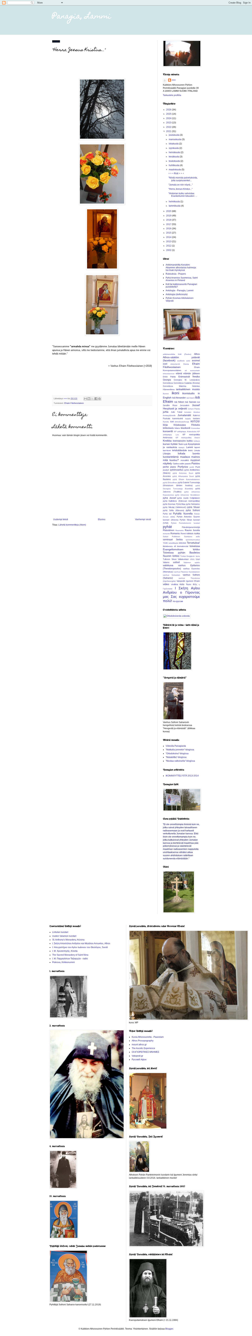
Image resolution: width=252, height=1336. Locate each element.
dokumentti (175, 364)
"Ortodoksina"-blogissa (177, 753)
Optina (176, 463)
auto (188, 361)
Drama (186, 364)
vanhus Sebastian (171, 575)
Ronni (183, 533)
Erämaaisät (184, 376)
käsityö (181, 447)
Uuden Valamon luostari (64, 936)
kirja (165, 424)
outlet (181, 463)
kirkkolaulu (168, 428)
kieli (172, 421)
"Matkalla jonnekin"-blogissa (180, 749)
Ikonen (166, 394)
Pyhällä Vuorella (183, 513)
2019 (169, 215)
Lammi (189, 447)
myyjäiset (195, 460)
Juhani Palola (194, 409)
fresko (196, 376)
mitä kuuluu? (171, 460)
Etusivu (101, 519)
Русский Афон (139, 1059)
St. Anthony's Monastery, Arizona (68, 939)
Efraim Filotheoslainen (74, 403)
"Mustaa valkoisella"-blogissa (180, 761)
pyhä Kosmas (169, 504)
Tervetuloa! (193, 542)
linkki (190, 450)
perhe (166, 467)
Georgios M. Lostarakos (187, 380)
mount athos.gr (139, 1044)
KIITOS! (195, 421)
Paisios (195, 463)
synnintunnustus (193, 540)
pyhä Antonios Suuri (183, 473)
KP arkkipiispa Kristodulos (185, 431)
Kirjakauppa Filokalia (187, 425)
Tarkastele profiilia (172, 95)
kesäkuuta (174, 156)
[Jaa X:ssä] (92, 399)
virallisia (174, 584)
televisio (182, 543)
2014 (169, 237)
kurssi (166, 443)
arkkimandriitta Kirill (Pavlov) (177, 354)
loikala (181, 453)
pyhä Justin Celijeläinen (188, 498)
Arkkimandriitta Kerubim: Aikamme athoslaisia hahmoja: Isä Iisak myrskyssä (181, 267)
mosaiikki (185, 460)
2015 (169, 233)
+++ (174, 80)
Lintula (197, 450)
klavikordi (185, 428)
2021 (169, 131)
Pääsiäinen (168, 530)
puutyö (166, 470)
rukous (190, 533)
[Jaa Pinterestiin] (99, 399)
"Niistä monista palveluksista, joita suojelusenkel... (183, 179)
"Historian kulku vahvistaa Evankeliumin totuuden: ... (182, 194)
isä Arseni (191, 398)
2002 (169, 250)
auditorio (181, 361)
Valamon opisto (192, 562)
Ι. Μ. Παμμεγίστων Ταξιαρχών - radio (70, 958)
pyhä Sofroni (193, 510)
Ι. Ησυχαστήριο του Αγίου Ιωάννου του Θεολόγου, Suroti (80, 947)
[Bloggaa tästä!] (89, 399)
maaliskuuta (175, 169)
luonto (196, 453)
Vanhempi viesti (143, 519)
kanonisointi (177, 418)
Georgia (167, 380)
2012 (169, 245)
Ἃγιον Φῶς (191, 584)
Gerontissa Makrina (174, 386)
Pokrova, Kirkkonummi (63, 962)
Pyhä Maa (180, 504)
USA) (192, 559)
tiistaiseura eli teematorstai (175, 546)
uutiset (176, 562)
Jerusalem (184, 405)
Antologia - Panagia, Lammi (180, 290)
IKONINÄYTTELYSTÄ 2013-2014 (182, 775)
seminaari (168, 539)
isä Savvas (190, 402)
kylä (185, 444)
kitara (177, 428)
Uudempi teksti (60, 519)
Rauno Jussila (192, 530)
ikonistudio (188, 393)
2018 (169, 220)
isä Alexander (179, 397)
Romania (175, 533)
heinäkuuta (175, 152)
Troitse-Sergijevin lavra (190, 556)
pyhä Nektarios (193, 504)
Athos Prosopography (142, 1040)
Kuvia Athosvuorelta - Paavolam (148, 1037)
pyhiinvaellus (176, 470)
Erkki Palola (169, 377)
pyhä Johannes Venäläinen (187, 495)
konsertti (168, 431)
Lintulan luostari (60, 932)
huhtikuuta (174, 165)
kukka (190, 441)
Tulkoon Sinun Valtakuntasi (176, 559)
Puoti (197, 467)
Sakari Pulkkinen (171, 537)
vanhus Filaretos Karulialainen (187, 572)
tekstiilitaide (173, 543)
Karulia (166, 422)
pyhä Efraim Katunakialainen (186, 479)
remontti (166, 534)
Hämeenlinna (169, 389)
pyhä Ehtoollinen (170, 483)
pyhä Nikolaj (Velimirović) (174, 507)
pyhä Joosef (169, 498)
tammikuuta (175, 206)
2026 (169, 109)
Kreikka (167, 440)
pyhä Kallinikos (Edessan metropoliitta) (181, 501)
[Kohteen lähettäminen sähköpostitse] (85, 399)
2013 (169, 241)
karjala (188, 419)
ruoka (197, 533)
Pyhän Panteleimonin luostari (185, 523)
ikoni (175, 393)
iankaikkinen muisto (188, 389)
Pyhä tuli (167, 514)
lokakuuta (174, 143)
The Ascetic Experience (143, 1048)
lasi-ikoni (167, 450)
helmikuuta (174, 201)
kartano (196, 418)
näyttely (167, 463)
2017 (169, 224)
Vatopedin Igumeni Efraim (188, 581)
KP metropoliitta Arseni (188, 438)
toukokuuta (174, 161)
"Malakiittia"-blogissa (176, 757)
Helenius (196, 386)
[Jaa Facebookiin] (96, 399)
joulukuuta (174, 135)
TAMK (165, 543)
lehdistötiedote (179, 450)
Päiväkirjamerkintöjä (191, 527)
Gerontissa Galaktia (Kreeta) (187, 383)
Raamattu (179, 530)
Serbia (179, 539)
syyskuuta (174, 148)
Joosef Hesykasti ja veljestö (181, 407)
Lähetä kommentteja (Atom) (72, 524)
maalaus (185, 456)
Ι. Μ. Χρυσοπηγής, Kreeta (64, 951)
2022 (169, 127)
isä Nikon (179, 402)
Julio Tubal (176, 412)
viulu (181, 584)
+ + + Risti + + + (176, 173)
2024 (169, 118)
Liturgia (166, 453)
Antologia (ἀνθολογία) (177, 294)
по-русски (178, 601)
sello (198, 537)
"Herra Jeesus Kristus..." (180, 189)
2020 (169, 211)
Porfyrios (183, 466)
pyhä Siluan (193, 507)
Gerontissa (168, 383)
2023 (169, 122)
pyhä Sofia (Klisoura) (173, 510)
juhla (165, 411)
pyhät (167, 527)
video (166, 584)
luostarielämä (171, 456)
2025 (169, 114)
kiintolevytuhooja (182, 422)
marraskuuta (175, 139)
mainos (195, 456)
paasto (188, 463)
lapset (197, 447)
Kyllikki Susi (177, 444)
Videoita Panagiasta (176, 746)
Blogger (169, 1328)
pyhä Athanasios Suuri (183, 476)
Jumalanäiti (184, 415)
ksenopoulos (179, 441)
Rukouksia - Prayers (176, 274)
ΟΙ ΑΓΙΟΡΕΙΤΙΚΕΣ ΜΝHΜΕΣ (145, 1052)
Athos (197, 354)
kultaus (197, 441)
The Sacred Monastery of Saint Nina (70, 955)
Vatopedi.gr (137, 1056)
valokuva (168, 565)
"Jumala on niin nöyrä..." (180, 184)
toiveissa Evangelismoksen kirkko (181, 548)
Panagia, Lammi (81, 17)
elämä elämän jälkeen (188, 373)
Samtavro (188, 537)
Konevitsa (195, 428)
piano (173, 467)
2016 (169, 228)
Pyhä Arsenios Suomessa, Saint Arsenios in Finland (182, 279)
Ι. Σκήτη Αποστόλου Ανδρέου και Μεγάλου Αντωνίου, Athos (81, 943)
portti (192, 467)
